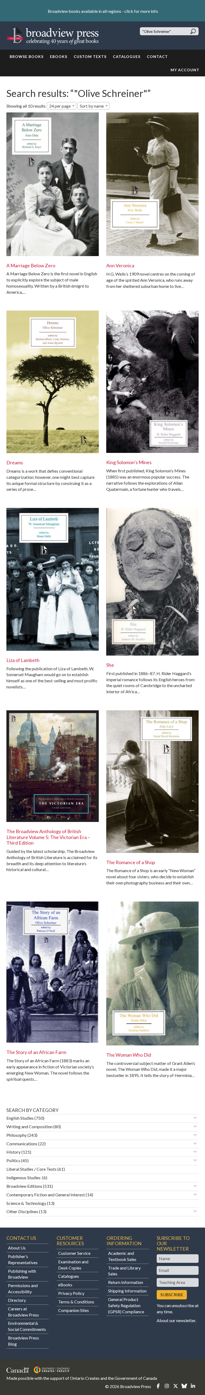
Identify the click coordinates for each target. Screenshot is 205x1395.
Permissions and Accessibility (23, 1288)
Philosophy (16, 1135)
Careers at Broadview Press (23, 1311)
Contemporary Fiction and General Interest (45, 1194)
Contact (157, 56)
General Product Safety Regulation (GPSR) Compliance (126, 1305)
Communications (21, 1143)
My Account (185, 70)
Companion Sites (73, 1310)
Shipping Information (127, 1290)
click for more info (141, 11)
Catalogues (126, 56)
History (13, 1151)
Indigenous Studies (23, 1177)
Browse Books (27, 56)
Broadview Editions (24, 1186)
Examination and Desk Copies (73, 1264)
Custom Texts (90, 56)
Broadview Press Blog (23, 1340)
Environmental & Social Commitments (27, 1326)
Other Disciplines (22, 1211)
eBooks (58, 56)
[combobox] (61, 105)
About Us (17, 1247)
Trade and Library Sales (124, 1270)
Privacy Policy (71, 1293)
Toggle (195, 1118)
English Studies (20, 1117)
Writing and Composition (29, 1126)
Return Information (125, 1282)
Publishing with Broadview (22, 1274)
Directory (17, 1300)
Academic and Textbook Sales (122, 1256)
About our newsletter (176, 1320)
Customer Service (74, 1253)
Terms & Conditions (76, 1301)
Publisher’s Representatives (23, 1259)
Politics (13, 1160)
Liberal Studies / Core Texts (31, 1168)
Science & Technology (26, 1203)
